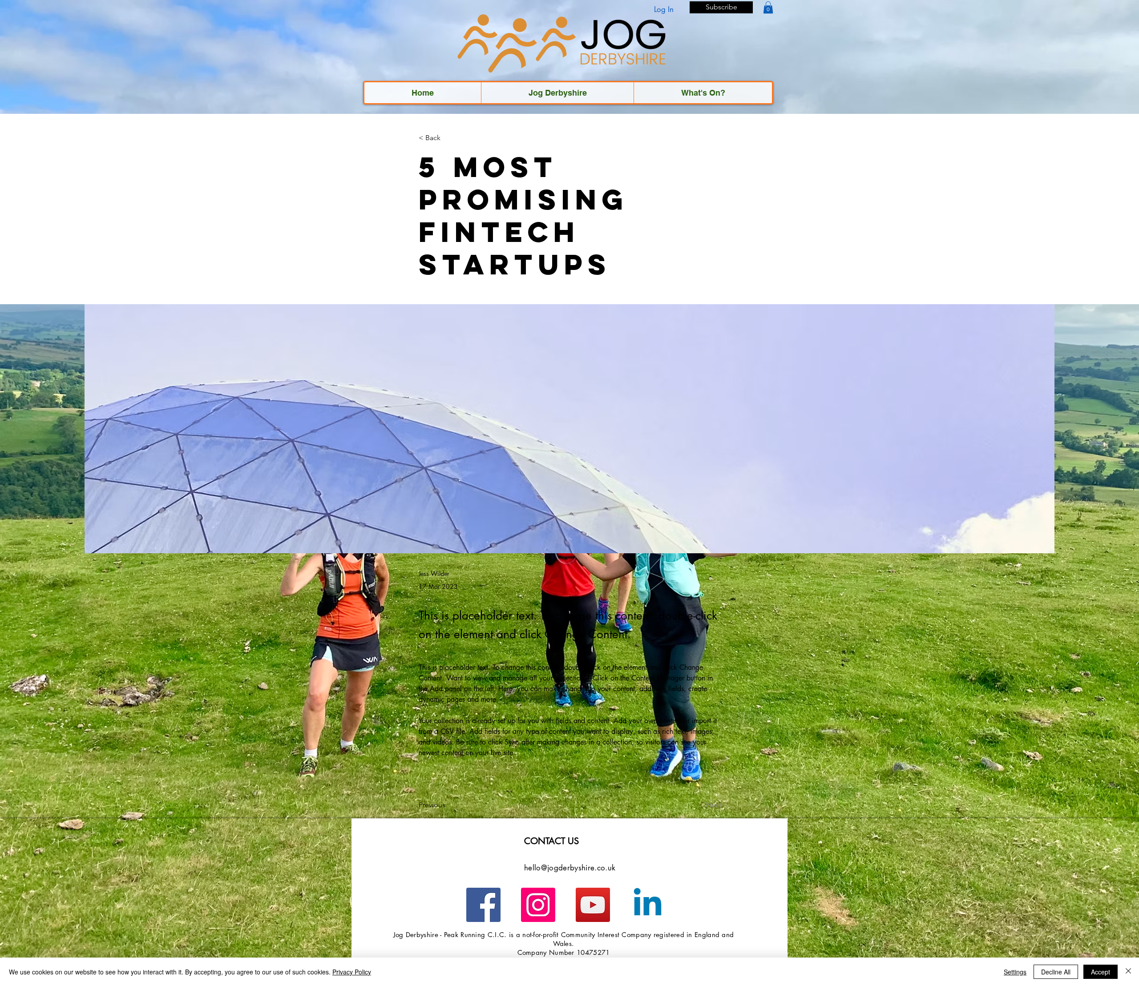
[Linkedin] (647, 905)
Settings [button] (1015, 971)
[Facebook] (483, 905)
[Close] (1128, 972)
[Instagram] (538, 905)
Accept (1100, 971)
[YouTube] (593, 905)
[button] (721, 7)
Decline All (1055, 971)
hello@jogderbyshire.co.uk (570, 868)
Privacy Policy (351, 971)
